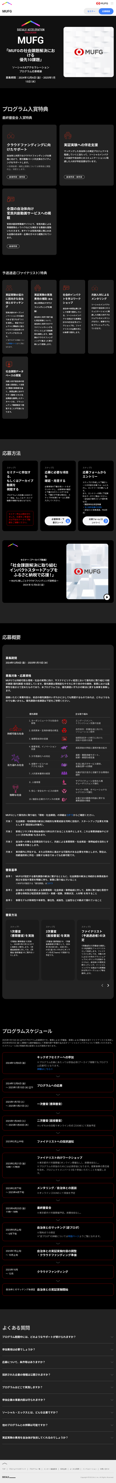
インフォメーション (90, 1469)
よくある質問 (74, 1469)
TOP (4, 1469)
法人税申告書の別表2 (93, 507)
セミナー (91, 11)
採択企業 (63, 1469)
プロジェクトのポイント (17, 1469)
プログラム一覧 (34, 1469)
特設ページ (13, 344)
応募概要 (106, 11)
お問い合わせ (104, 1469)
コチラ (69, 815)
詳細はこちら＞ (45, 1069)
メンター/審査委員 (50, 1469)
